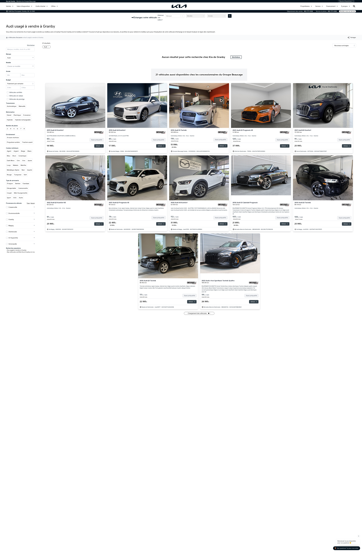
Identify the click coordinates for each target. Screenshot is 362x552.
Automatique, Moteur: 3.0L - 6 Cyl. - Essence (182, 136)
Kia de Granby (10, 1)
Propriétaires (305, 6)
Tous (28, 203)
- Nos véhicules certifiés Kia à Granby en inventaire (22, 252)
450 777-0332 (308, 11)
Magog (10, 226)
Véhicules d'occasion (15, 37)
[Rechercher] (354, 6)
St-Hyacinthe (13, 238)
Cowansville (12, 207)
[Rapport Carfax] (99, 132)
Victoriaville (12, 244)
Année (8, 71)
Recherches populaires (13, 248)
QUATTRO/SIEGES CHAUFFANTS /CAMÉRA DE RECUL (61, 136)
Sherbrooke (12, 232)
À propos (344, 6)
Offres (53, 6)
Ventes (8, 6)
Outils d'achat (40, 6)
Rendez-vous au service (347, 11)
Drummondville (14, 213)
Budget (8, 80)
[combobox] (166, 16)
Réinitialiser (31, 45)
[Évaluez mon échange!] (230, 16)
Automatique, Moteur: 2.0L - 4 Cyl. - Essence (244, 136)
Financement (331, 6)
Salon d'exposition (23, 6)
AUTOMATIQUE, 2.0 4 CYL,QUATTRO (119, 136)
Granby (11, 219)
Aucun (33, 203)
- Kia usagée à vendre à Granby (16, 250)
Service (318, 6)
